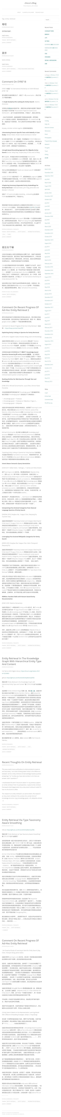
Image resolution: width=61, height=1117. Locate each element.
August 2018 (48, 277)
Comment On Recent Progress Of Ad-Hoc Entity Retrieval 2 (20, 309)
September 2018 (49, 273)
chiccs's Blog (30, 3)
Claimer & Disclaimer (28, 12)
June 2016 (47, 351)
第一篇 (33, 691)
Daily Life (10, 291)
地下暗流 (47, 41)
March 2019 (48, 260)
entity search (22, 231)
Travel (46, 151)
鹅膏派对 (47, 34)
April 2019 (47, 257)
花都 (46, 63)
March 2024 (48, 169)
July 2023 (47, 179)
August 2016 (48, 344)
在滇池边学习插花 (49, 31)
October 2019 (48, 236)
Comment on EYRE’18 (14, 81)
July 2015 (47, 371)
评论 (10, 108)
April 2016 (47, 358)
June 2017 (47, 317)
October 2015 (48, 368)
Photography (48, 137)
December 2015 (49, 364)
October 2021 (48, 199)
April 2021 (47, 209)
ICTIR (35, 207)
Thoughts (16, 229)
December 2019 (49, 230)
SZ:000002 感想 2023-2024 (52, 44)
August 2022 (48, 186)
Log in (46, 392)
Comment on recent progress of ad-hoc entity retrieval (20, 942)
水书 (46, 37)
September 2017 (49, 307)
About (19, 12)
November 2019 (49, 233)
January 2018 (48, 294)
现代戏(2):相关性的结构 (50, 60)
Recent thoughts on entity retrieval (22, 762)
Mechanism (48, 131)
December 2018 (49, 267)
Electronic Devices (49, 127)
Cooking (47, 121)
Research (10, 37)
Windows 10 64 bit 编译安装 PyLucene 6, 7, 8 (52, 77)
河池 (46, 53)
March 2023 (48, 182)
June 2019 (47, 250)
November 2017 (49, 300)
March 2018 (48, 290)
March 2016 (48, 361)
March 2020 (48, 226)
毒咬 (4, 24)
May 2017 (47, 320)
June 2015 (47, 374)
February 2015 (48, 381)
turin (9, 234)
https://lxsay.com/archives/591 (14, 328)
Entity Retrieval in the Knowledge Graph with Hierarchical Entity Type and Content (21, 661)
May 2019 (47, 253)
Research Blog (40, 12)
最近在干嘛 (8, 247)
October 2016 (48, 337)
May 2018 (47, 287)
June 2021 (47, 206)
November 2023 (49, 172)
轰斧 (4, 52)
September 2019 (49, 240)
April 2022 (47, 189)
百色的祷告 (47, 57)
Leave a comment (6, 42)
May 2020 (47, 223)
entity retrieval (11, 40)
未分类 (46, 158)
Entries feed (48, 396)
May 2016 (47, 354)
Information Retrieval (34, 231)
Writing (46, 154)
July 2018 (47, 280)
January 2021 (48, 213)
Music (46, 134)
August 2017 (48, 310)
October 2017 (48, 304)
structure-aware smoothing (26, 68)
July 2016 (47, 348)
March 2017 (48, 324)
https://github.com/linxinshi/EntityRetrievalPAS (20, 678)
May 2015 (47, 378)
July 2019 (47, 246)
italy (4, 234)
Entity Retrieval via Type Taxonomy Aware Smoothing (21, 821)
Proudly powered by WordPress (10, 1112)
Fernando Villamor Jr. (18, 1114)
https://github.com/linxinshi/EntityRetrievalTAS (20, 830)
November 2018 (49, 270)
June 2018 (47, 283)
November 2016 (49, 334)
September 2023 (49, 176)
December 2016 (49, 331)
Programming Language (51, 141)
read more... (5, 35)
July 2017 (47, 314)
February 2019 (48, 263)
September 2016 (49, 341)
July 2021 (47, 203)
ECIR (30, 207)
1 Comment (5, 930)
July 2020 (47, 219)
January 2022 (48, 193)
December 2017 (49, 297)
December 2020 (49, 216)
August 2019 (48, 243)
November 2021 (49, 196)
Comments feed (49, 399)
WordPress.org (48, 403)
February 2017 (48, 327)
